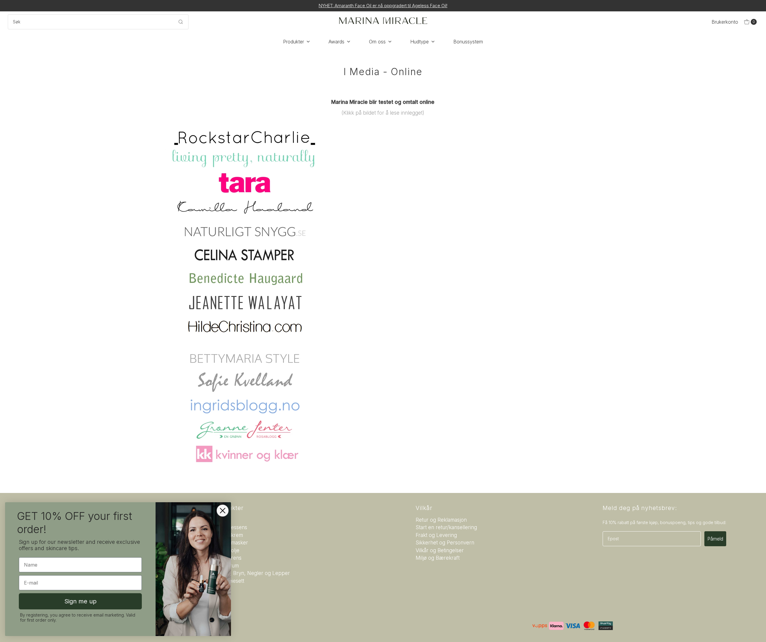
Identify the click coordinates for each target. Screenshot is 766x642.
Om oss (377, 42)
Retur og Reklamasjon (441, 520)
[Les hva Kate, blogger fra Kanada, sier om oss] (383, 158)
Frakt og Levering (436, 535)
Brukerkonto (725, 22)
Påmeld (715, 539)
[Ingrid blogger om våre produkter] (383, 405)
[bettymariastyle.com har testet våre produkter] (383, 357)
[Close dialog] (224, 511)
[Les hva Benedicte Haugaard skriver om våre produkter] (383, 278)
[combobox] (98, 21)
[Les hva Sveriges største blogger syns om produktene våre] (383, 230)
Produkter (293, 42)
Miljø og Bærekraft (438, 558)
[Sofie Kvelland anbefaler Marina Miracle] (383, 381)
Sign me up (81, 601)
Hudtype (419, 42)
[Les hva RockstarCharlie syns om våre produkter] (383, 138)
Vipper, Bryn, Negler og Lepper (252, 573)
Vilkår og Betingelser (440, 550)
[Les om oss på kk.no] (383, 453)
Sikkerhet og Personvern (445, 543)
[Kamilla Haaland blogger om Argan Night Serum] (383, 206)
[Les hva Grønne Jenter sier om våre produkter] (383, 429)
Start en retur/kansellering (446, 527)
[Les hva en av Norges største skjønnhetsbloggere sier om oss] (383, 302)
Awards (336, 42)
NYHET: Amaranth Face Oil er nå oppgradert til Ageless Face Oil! (383, 5)
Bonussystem (468, 42)
